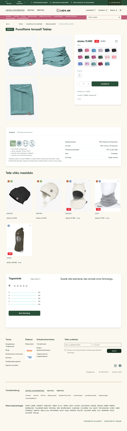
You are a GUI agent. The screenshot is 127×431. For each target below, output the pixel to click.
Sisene (114, 351)
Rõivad (23, 16)
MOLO (112, 410)
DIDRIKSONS (29, 408)
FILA (90, 408)
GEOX (61, 410)
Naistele (30, 10)
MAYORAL (52, 408)
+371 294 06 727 (103, 372)
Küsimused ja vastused (14, 354)
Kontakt (9, 358)
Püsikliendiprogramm (13, 361)
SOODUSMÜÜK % (23, 18)
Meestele (40, 10)
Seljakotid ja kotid (45, 16)
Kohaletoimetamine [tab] (24, 132)
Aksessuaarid (32, 16)
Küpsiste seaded (12, 365)
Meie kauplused (19, 2)
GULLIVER (87, 410)
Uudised (8, 16)
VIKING (66, 406)
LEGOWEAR (85, 406)
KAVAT (95, 408)
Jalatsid (16, 16)
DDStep (36, 413)
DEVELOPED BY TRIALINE (112, 421)
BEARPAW (105, 410)
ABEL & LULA (45, 410)
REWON (100, 406)
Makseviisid (29, 344)
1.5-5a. (79, 75)
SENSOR (36, 410)
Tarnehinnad (41, 344)
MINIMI (106, 406)
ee (120, 10)
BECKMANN (54, 410)
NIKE (58, 408)
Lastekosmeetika (71, 16)
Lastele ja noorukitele (15, 10)
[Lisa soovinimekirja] (116, 41)
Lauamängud (58, 16)
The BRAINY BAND (41, 408)
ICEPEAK (93, 406)
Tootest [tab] (12, 132)
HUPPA (27, 406)
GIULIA (67, 410)
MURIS (94, 410)
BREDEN (73, 410)
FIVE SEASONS (104, 408)
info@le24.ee (90, 372)
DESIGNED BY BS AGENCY (93, 421)
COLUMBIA (84, 408)
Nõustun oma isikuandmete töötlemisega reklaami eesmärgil (84, 351)
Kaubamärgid (10, 18)
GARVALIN (75, 408)
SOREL (112, 408)
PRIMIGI (112, 406)
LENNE (33, 406)
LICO (99, 410)
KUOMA (77, 406)
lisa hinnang (24, 313)
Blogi (7, 350)
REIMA (55, 406)
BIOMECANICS (66, 408)
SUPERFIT (39, 406)
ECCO (60, 406)
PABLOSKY (47, 406)
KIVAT (71, 406)
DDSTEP (80, 410)
